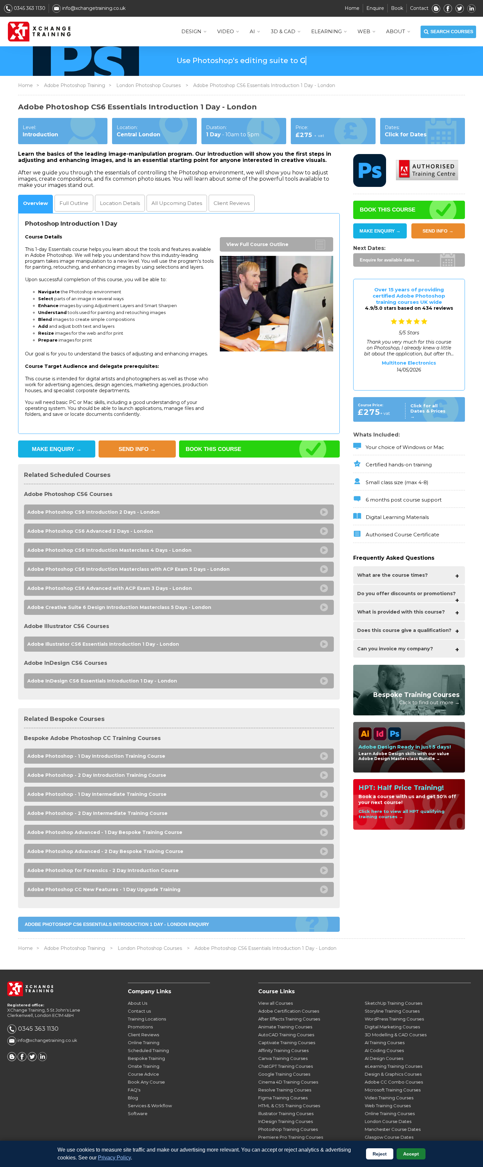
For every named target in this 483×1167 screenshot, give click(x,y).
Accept (411, 1153)
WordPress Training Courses (394, 1018)
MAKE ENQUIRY (56, 449)
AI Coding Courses (384, 1050)
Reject (380, 1153)
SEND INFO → (438, 231)
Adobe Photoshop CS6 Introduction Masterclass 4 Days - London (109, 550)
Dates (176, 203)
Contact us (139, 1011)
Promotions (140, 1026)
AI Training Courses (384, 1042)
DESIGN (191, 31)
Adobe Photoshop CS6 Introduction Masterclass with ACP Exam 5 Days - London (128, 569)
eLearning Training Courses (393, 1066)
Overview (35, 203)
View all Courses (275, 1003)
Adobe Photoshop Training (74, 85)
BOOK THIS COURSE (213, 449)
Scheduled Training (148, 1050)
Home (352, 8)
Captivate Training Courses (286, 1042)
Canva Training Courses (283, 1058)
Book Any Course (146, 1082)
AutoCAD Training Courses (286, 1034)
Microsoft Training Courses (393, 1089)
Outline (73, 203)
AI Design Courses (384, 1058)
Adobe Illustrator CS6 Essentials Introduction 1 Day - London (103, 644)
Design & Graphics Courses (393, 1074)
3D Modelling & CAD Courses (395, 1034)
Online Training (143, 1042)
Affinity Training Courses (283, 1050)
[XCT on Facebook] (448, 8)
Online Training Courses (390, 1113)
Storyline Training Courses (392, 1011)
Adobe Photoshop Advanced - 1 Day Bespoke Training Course (104, 832)
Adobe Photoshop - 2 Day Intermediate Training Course (97, 813)
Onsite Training (143, 1066)
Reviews (232, 203)
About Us (137, 1003)
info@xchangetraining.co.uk (93, 8)
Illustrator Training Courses (285, 1113)
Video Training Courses (389, 1097)
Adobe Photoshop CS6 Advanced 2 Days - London (90, 531)
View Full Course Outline (257, 244)
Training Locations (147, 1018)
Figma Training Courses (283, 1097)
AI (252, 31)
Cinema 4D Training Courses (288, 1082)
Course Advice (143, 1074)
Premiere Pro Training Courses (290, 1137)
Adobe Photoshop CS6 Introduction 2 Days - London (93, 512)
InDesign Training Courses (285, 1121)
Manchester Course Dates (393, 1129)
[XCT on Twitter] (459, 8)
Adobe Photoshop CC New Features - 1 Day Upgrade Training (103, 889)
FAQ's (134, 1089)
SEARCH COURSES (451, 31)
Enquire (375, 8)
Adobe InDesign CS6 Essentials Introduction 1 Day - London (102, 681)
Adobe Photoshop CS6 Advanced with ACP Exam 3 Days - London (109, 588)
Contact (419, 8)
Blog (133, 1097)
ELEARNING (326, 31)
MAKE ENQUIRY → (380, 231)
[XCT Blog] (436, 8)
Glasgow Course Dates (389, 1137)
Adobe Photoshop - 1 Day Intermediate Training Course (97, 794)
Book (397, 8)
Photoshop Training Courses (288, 1129)
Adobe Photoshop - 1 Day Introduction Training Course (96, 756)
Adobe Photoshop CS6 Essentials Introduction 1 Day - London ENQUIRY (117, 924)
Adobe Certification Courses (288, 1011)
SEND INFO (137, 449)
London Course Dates (388, 1121)
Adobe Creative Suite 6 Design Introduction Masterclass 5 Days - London (119, 607)
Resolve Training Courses (284, 1089)
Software (138, 1113)
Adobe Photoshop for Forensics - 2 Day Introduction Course (103, 870)
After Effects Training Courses (289, 1018)
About (395, 31)
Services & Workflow (150, 1105)
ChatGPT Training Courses (285, 1066)
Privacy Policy (114, 1157)
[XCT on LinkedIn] (471, 8)
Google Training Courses (284, 1074)
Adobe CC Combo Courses (394, 1082)
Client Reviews (143, 1034)
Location (120, 203)
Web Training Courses (388, 1105)
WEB (363, 31)
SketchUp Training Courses (393, 1003)
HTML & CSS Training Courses (289, 1105)
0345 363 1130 (28, 8)
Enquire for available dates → (390, 260)
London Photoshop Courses (149, 85)
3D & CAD (283, 31)
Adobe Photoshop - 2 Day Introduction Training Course (96, 775)
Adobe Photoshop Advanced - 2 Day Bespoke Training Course (105, 851)
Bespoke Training (146, 1058)
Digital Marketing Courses (392, 1026)
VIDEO (225, 31)
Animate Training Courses (285, 1026)
